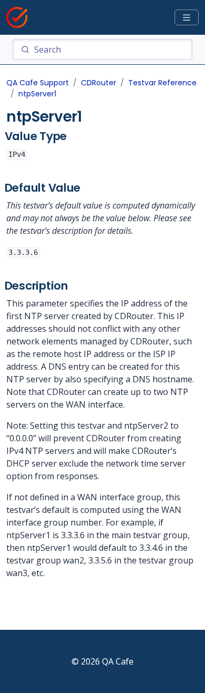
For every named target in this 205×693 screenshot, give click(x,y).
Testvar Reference (162, 82)
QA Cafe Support (37, 82)
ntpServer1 (37, 93)
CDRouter (98, 82)
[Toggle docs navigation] (187, 17)
